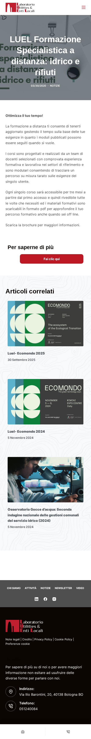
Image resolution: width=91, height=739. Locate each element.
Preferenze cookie (18, 643)
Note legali (13, 639)
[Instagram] (54, 599)
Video (80, 588)
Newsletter (63, 588)
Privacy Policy (43, 639)
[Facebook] (45, 599)
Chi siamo (14, 588)
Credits (27, 639)
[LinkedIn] (36, 599)
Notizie (46, 588)
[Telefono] (68, 732)
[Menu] (83, 7)
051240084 (28, 709)
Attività (30, 588)
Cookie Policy (63, 639)
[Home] (22, 732)
